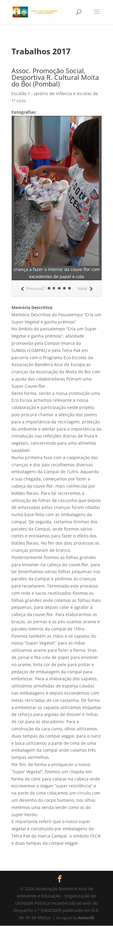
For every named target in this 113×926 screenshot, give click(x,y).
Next (82, 288)
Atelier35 (86, 917)
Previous (34, 288)
